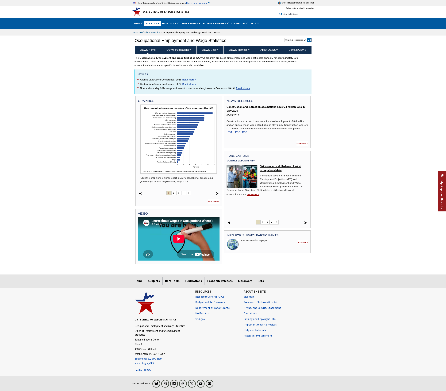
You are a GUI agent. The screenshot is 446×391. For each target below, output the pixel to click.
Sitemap (249, 296)
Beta (261, 281)
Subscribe (309, 8)
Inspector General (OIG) (209, 296)
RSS (244, 132)
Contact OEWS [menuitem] (297, 49)
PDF (237, 132)
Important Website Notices (260, 324)
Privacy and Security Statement (262, 307)
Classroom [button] (238, 23)
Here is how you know (196, 2)
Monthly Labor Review (240, 160)
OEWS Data (209, 49)
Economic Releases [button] (214, 23)
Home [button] (136, 23)
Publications (193, 281)
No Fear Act (202, 313)
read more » (214, 201)
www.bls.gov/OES (144, 363)
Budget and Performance (210, 302)
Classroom (245, 281)
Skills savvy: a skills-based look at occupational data (280, 168)
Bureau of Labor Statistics (146, 32)
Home (139, 281)
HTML (229, 132)
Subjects (154, 281)
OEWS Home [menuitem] (148, 49)
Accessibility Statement (258, 335)
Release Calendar (294, 8)
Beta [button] (254, 23)
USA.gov (200, 319)
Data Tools (172, 281)
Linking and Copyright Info (260, 319)
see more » (303, 242)
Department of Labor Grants (212, 307)
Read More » (189, 79)
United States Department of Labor (297, 2)
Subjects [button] (151, 23)
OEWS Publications (178, 49)
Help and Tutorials (255, 330)
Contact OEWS (143, 370)
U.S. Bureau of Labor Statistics (166, 12)
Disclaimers (251, 313)
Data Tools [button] (169, 23)
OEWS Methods (238, 49)
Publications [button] (190, 23)
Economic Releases (220, 281)
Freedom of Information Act (261, 302)
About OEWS (268, 49)
